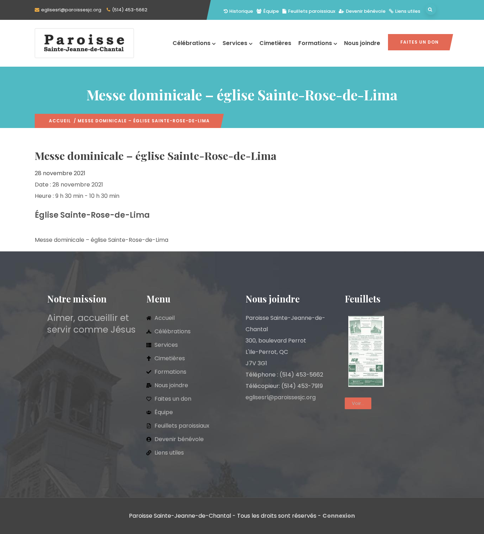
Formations (315, 43)
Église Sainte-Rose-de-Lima (92, 215)
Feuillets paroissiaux (311, 11)
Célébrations (191, 43)
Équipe (271, 11)
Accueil (60, 121)
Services (235, 43)
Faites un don (419, 42)
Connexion (338, 516)
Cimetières (275, 43)
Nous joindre (362, 43)
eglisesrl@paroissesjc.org (71, 9)
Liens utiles (407, 11)
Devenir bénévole (365, 11)
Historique (241, 11)
